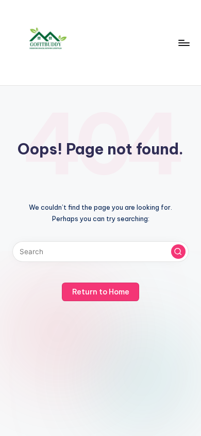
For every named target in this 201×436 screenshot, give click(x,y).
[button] (178, 251)
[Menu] (183, 42)
